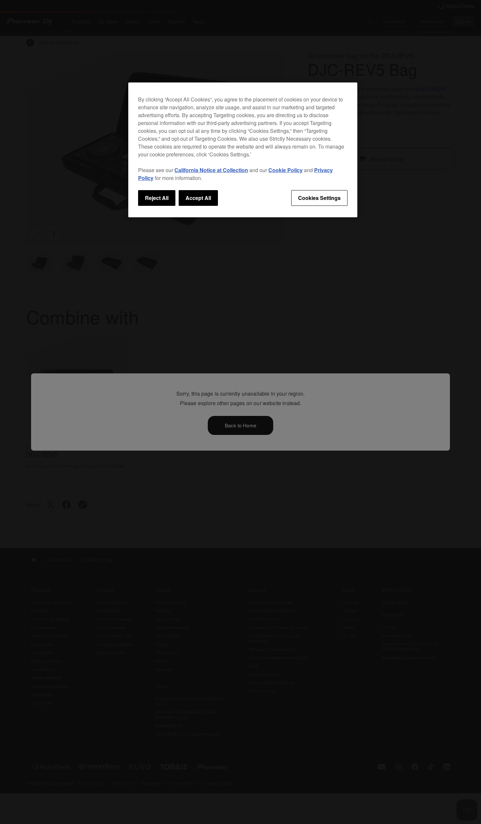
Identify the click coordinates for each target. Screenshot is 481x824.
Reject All (157, 198)
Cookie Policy (285, 170)
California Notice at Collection (211, 170)
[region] (242, 149)
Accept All (198, 198)
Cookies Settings (319, 198)
